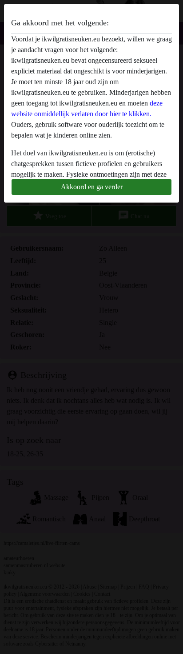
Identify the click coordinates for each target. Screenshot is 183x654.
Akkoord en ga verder (92, 187)
